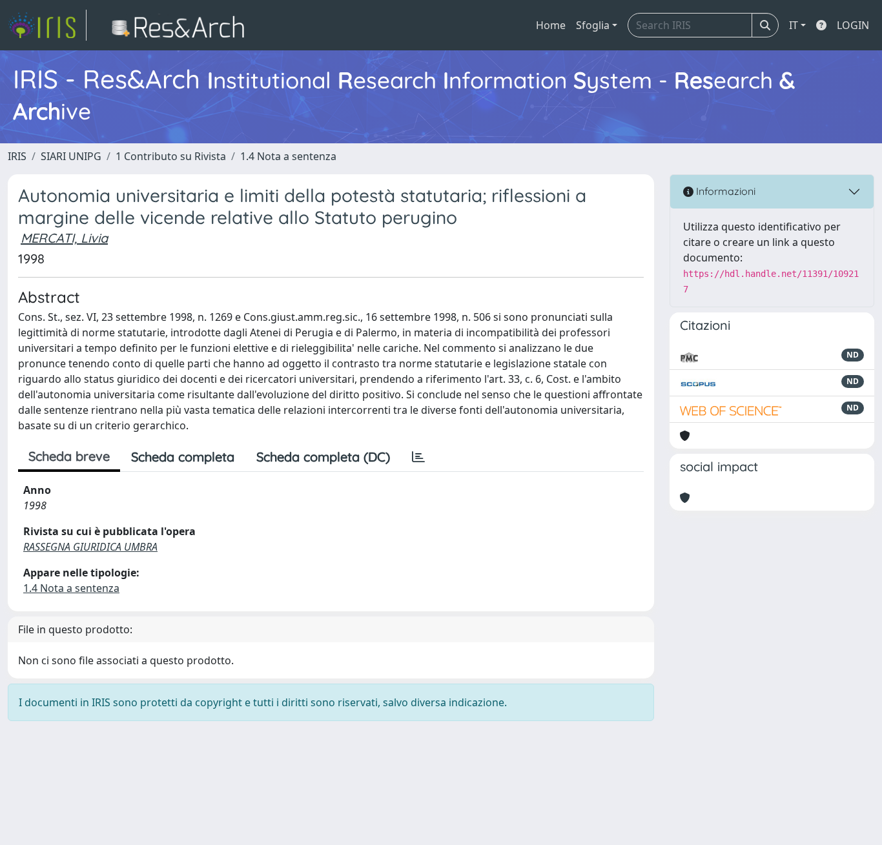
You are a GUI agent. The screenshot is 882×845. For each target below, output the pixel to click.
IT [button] (793, 25)
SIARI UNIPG (71, 156)
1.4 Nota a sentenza (288, 156)
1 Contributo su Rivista (171, 156)
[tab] (418, 457)
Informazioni (724, 191)
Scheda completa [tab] (182, 457)
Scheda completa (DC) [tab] (323, 457)
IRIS (17, 156)
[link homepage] (47, 25)
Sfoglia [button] (593, 25)
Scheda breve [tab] (69, 456)
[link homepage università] (182, 25)
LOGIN (853, 25)
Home (551, 25)
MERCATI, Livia (64, 238)
